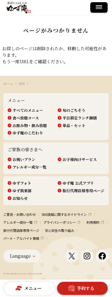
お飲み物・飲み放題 (30, 125)
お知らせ (20, 198)
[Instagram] (87, 256)
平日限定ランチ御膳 (80, 118)
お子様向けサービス (80, 159)
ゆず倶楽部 (22, 190)
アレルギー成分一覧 (29, 167)
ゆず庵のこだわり (28, 132)
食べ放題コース (26, 118)
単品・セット (74, 125)
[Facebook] (102, 256)
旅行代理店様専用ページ (83, 190)
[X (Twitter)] (71, 256)
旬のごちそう (74, 110)
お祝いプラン (24, 159)
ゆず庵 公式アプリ (78, 183)
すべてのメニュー (28, 110)
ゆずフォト (22, 183)
